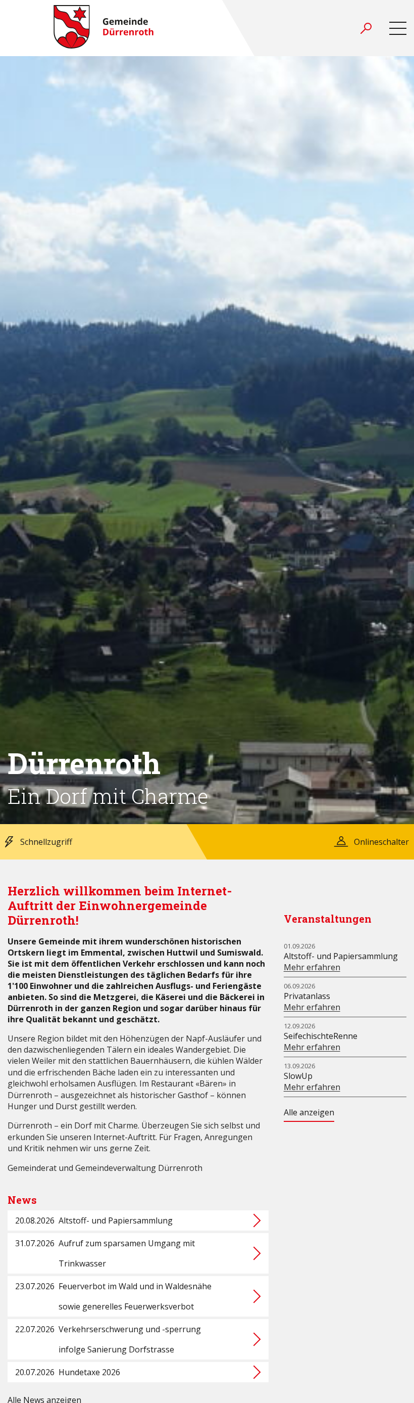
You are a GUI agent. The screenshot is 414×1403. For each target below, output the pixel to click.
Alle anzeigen (309, 1112)
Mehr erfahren (312, 967)
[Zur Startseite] (103, 28)
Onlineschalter (381, 841)
